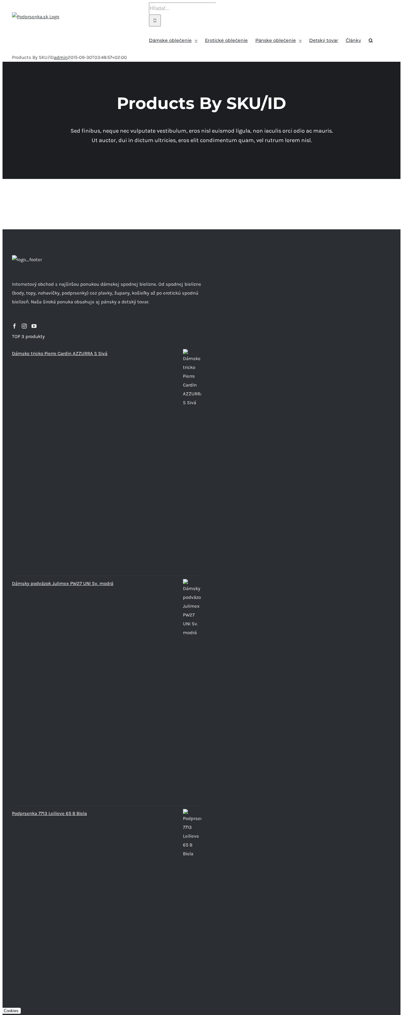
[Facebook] (14, 326)
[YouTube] (34, 326)
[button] (371, 39)
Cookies (11, 1010)
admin (61, 57)
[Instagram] (24, 326)
